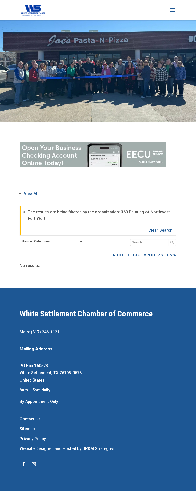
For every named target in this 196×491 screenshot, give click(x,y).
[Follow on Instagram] (34, 464)
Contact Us (30, 419)
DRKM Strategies (98, 448)
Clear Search (160, 230)
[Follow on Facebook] (24, 464)
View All (31, 193)
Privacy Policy (33, 438)
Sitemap (27, 428)
